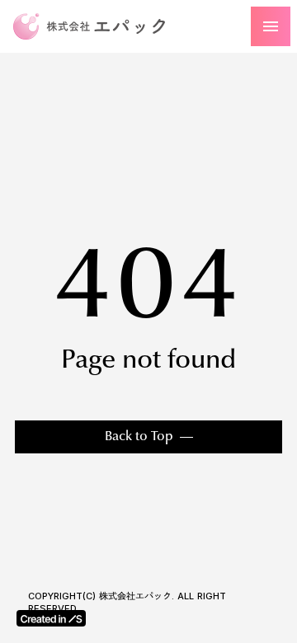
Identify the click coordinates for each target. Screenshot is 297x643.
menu (270, 26)
